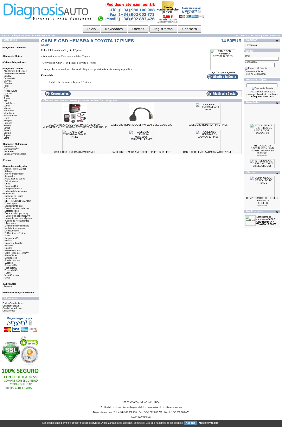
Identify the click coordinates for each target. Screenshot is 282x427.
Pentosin (8, 286)
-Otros (7, 277)
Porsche (8, 123)
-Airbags (8, 171)
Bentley (7, 76)
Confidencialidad (10, 305)
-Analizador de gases (14, 178)
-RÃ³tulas (8, 245)
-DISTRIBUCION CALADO (17, 201)
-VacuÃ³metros (11, 275)
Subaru (7, 130)
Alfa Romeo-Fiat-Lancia (15, 71)
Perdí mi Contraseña (255, 74)
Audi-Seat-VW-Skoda (14, 73)
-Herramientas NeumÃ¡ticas (18, 218)
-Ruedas (8, 248)
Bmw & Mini (9, 78)
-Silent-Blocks (11, 255)
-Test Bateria (10, 268)
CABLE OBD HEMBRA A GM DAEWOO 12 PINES (208, 152)
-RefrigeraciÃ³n (11, 238)
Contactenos (8, 310)
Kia (5, 100)
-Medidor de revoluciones (16, 225)
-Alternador (9, 176)
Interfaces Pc (10, 146)
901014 (51, 35)
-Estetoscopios (11, 211)
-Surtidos (8, 263)
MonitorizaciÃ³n (11, 149)
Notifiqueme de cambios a (266, 220)
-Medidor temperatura (14, 228)
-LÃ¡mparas (10, 223)
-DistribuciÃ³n (10, 198)
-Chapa (7, 183)
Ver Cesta (255, 35)
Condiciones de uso (12, 308)
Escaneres (9, 151)
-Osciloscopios (11, 230)
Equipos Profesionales (15, 154)
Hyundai (8, 93)
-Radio (7, 235)
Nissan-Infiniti (10, 115)
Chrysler (8, 81)
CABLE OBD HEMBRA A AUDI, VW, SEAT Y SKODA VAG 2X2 (141, 125)
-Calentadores (11, 181)
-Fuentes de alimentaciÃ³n (17, 216)
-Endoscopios (11, 203)
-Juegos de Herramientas (16, 220)
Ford (6, 86)
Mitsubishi (9, 113)
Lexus (7, 105)
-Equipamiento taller (13, 206)
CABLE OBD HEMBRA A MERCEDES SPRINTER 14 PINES (141, 152)
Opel (6, 118)
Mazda (7, 108)
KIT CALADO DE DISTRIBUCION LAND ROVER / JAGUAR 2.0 (262, 146)
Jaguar (7, 98)
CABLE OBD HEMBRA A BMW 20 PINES (74, 152)
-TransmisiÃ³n (11, 270)
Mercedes (9, 110)
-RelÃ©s (8, 240)
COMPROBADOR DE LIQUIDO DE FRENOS (262, 199)
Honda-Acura (10, 91)
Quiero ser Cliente (254, 71)
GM (5, 88)
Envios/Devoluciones (13, 303)
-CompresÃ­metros (13, 188)
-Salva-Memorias (12, 250)
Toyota (7, 135)
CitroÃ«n (8, 83)
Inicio (4, 35)
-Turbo (7, 272)
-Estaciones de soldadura (16, 208)
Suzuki (7, 133)
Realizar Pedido (271, 35)
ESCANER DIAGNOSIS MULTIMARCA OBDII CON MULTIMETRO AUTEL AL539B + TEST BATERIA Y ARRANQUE (75, 126)
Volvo (6, 138)
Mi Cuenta (241, 35)
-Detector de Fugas (13, 196)
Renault (7, 125)
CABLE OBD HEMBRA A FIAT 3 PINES (208, 125)
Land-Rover (10, 103)
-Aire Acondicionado (14, 173)
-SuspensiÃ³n (10, 265)
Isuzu (6, 95)
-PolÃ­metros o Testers (15, 233)
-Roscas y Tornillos (13, 243)
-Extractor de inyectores (16, 213)
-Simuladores (10, 258)
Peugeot (8, 120)
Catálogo (15, 35)
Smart (7, 128)
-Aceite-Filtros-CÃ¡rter (15, 168)
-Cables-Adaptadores (33, 35)
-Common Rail (11, 186)
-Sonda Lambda (12, 260)
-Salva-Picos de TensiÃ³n (16, 253)
